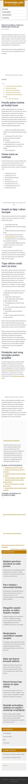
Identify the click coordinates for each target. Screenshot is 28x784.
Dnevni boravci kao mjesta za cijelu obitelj (12, 684)
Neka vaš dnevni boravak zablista (11, 660)
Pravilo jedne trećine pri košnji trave (14, 86)
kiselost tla (11, 370)
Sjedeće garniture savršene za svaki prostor (12, 563)
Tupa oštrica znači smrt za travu (13, 92)
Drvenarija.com (14, 2)
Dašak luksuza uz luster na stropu (14, 468)
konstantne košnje (10, 237)
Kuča (4, 740)
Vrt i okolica (6, 743)
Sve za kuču (5, 18)
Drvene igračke (6, 12)
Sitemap (5, 765)
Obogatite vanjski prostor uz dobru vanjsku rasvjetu (11, 610)
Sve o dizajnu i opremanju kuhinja (12, 586)
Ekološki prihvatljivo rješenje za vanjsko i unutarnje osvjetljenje (14, 707)
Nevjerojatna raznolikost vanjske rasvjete (12, 635)
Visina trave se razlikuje (11, 88)
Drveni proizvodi (6, 15)
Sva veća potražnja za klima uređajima (15, 478)
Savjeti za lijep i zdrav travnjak (13, 90)
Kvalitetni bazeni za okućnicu (12, 440)
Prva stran (5, 9)
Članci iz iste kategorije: (13, 98)
